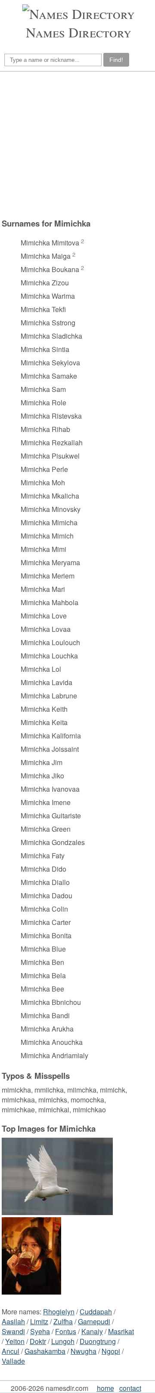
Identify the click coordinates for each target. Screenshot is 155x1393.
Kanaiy (92, 1331)
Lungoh (62, 1341)
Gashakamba (45, 1351)
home (105, 1388)
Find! (116, 59)
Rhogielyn (58, 1311)
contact (130, 1388)
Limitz (39, 1321)
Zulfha (63, 1321)
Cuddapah (96, 1311)
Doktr (38, 1341)
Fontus (65, 1331)
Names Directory (78, 32)
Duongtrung (98, 1341)
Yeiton (15, 1341)
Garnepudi (94, 1321)
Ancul (10, 1351)
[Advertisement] (76, 145)
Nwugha (83, 1351)
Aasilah (13, 1321)
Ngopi (111, 1351)
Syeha (40, 1331)
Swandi (13, 1331)
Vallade (13, 1361)
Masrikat (121, 1331)
